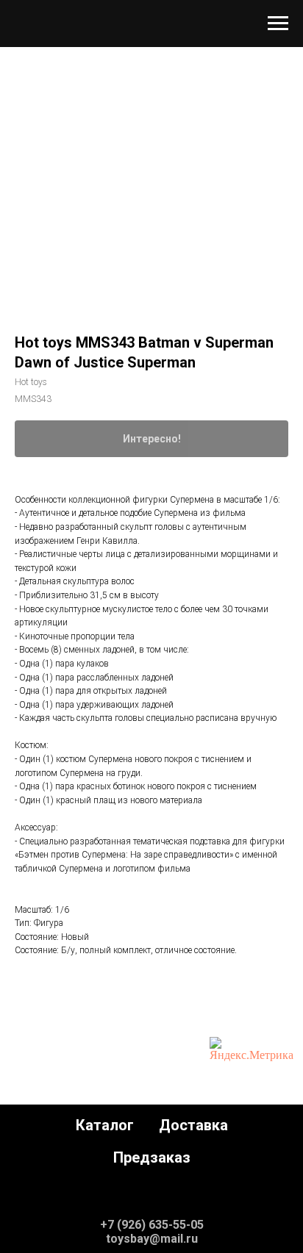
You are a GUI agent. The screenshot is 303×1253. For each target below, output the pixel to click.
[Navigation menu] (278, 23)
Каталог (105, 1125)
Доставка (193, 1125)
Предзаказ (151, 1157)
